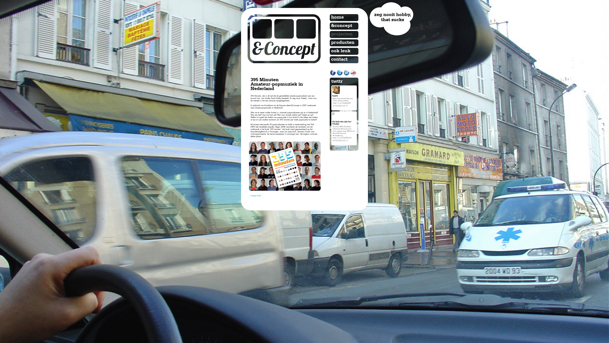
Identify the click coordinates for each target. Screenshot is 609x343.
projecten (342, 34)
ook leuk (340, 51)
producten (342, 42)
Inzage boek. (256, 195)
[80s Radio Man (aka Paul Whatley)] (333, 146)
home (337, 17)
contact (339, 59)
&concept (341, 25)
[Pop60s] (336, 126)
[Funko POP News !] (333, 88)
